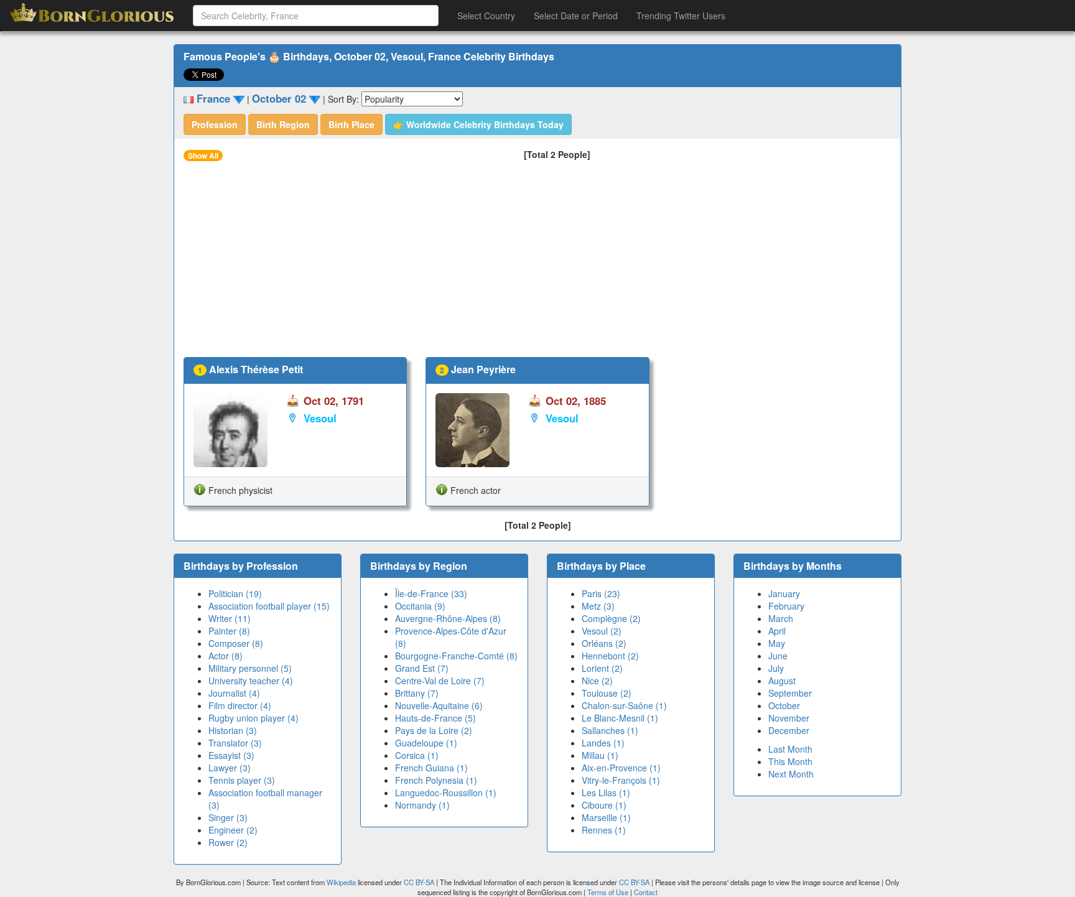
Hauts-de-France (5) (435, 718)
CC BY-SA (419, 882)
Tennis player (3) (241, 780)
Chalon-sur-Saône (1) (624, 705)
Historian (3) (232, 730)
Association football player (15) (269, 606)
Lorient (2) (602, 668)
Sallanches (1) (610, 730)
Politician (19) (235, 593)
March (780, 618)
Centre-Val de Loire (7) (440, 680)
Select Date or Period (576, 15)
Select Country (486, 15)
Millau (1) (600, 755)
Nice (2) (597, 680)
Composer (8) (235, 643)
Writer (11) (229, 618)
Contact (646, 892)
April (777, 631)
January (784, 593)
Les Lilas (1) (606, 792)
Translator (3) (235, 743)
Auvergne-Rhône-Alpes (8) (448, 618)
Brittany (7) (417, 693)
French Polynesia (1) (436, 780)
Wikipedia (341, 882)
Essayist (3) (231, 755)
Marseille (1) (606, 817)
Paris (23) (601, 593)
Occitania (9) (420, 606)
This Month (790, 761)
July (776, 668)
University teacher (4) (250, 680)
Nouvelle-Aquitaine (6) (439, 705)
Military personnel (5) (250, 668)
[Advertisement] (537, 264)
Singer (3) (228, 817)
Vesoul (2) (601, 631)
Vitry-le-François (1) (621, 780)
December (788, 730)
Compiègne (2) (611, 618)
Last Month (790, 749)
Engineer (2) (233, 830)
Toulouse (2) (606, 693)
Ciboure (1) (604, 805)
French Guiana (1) (431, 767)
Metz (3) (598, 606)
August (782, 680)
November (788, 718)
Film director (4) (239, 705)
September (790, 693)
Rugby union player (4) (253, 718)
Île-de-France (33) (431, 593)
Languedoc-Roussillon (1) (445, 792)
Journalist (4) (234, 693)
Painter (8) (229, 631)
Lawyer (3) (229, 767)
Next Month (791, 774)
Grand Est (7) (422, 668)
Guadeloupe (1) (426, 743)
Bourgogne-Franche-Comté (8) (456, 655)
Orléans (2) (604, 643)
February (786, 606)
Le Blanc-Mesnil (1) (620, 718)
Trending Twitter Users (680, 15)
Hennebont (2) (610, 655)
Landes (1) (603, 743)
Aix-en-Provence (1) (621, 767)
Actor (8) (225, 655)
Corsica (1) (417, 755)
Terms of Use (608, 892)
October (784, 705)
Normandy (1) (422, 805)
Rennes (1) (604, 830)
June (778, 655)
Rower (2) (228, 842)
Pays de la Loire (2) (433, 730)
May (776, 643)
